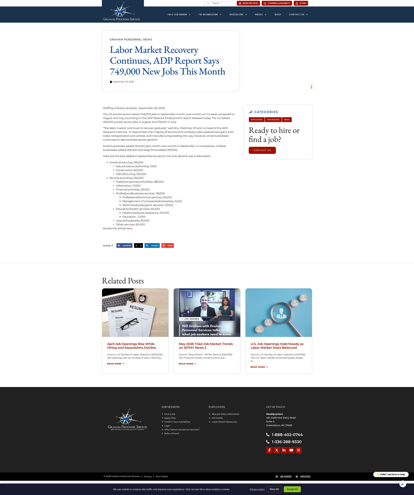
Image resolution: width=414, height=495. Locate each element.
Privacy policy (257, 489)
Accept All (292, 489)
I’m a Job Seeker (177, 14)
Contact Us (296, 14)
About (259, 14)
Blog (278, 14)
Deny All (274, 489)
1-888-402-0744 (287, 434)
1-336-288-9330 (287, 441)
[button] (124, 245)
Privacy (148, 476)
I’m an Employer (208, 14)
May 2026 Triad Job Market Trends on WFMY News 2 (206, 346)
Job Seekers (273, 119)
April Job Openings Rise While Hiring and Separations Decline (131, 346)
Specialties (236, 14)
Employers (256, 119)
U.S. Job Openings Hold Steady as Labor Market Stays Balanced (277, 346)
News (287, 119)
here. (129, 228)
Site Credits (162, 476)
